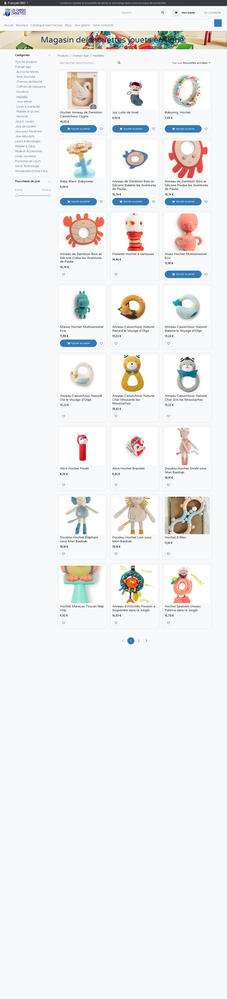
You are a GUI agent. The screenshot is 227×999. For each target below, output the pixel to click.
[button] (191, 63)
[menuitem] (9, 25)
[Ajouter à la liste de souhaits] (101, 129)
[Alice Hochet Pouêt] (82, 446)
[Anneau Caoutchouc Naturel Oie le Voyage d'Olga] (82, 374)
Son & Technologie (27, 166)
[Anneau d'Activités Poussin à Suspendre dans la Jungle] (134, 584)
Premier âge (23, 67)
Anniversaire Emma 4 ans (31, 171)
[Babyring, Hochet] (187, 90)
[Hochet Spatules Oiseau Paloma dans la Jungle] (187, 584)
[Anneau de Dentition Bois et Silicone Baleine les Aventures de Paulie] (134, 159)
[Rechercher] (162, 12)
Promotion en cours (28, 161)
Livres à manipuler (28, 106)
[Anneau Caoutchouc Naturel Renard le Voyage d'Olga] (134, 305)
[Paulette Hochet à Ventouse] (134, 232)
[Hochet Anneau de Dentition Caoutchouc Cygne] (82, 90)
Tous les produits (26, 62)
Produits (63, 55)
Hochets (21, 96)
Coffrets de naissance (31, 86)
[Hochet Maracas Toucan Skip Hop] (82, 584)
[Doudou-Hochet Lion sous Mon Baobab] (134, 515)
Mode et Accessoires (28, 151)
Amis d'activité (25, 77)
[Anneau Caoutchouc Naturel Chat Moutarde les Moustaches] (134, 374)
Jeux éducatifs (25, 136)
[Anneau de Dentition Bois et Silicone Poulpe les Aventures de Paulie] (187, 159)
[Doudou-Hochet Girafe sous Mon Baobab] (187, 446)
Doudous (22, 91)
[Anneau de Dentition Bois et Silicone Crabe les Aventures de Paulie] (82, 232)
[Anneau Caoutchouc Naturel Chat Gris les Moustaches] (187, 374)
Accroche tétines (27, 72)
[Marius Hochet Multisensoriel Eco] (82, 305)
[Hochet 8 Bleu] (187, 515)
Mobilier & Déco (25, 146)
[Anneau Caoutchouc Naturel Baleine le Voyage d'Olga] (187, 305)
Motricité (22, 116)
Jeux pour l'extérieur (28, 131)
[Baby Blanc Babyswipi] (82, 159)
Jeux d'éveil (24, 101)
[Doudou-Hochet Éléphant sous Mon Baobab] (82, 515)
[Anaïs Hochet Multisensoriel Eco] (187, 232)
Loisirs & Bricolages (27, 141)
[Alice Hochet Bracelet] (134, 446)
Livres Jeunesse (25, 156)
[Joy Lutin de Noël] (134, 90)
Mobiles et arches (27, 111)
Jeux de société (25, 126)
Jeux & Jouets (24, 121)
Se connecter (212, 12)
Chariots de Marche (29, 81)
